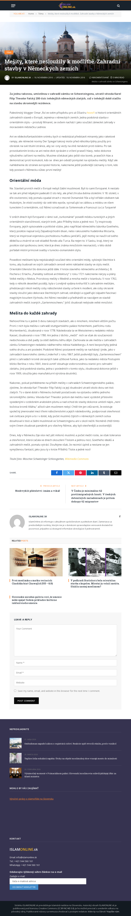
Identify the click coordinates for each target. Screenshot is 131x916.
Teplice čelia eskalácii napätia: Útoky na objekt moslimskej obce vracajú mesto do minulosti (70, 758)
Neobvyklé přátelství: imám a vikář (37, 490)
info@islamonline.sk (26, 857)
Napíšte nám (113, 911)
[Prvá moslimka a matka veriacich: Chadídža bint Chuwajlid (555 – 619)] (36, 562)
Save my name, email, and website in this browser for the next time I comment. (59, 690)
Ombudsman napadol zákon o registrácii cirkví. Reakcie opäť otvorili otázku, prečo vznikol (70, 743)
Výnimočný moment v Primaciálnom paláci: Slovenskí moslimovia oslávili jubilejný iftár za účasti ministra (70, 775)
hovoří (91, 112)
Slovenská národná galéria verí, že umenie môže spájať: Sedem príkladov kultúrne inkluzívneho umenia (37, 600)
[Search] (118, 5)
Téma (8, 52)
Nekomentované (100, 77)
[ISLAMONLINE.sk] (67, 5)
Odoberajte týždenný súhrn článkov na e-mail (36, 871)
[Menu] (13, 5)
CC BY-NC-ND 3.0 (66, 908)
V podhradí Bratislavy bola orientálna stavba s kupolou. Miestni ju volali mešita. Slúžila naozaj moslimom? (95, 583)
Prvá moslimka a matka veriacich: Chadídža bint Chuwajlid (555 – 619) (32, 582)
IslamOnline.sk (23, 77)
